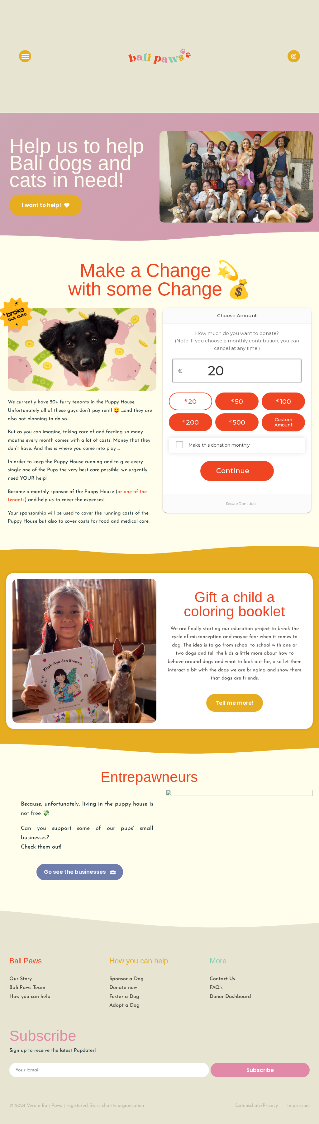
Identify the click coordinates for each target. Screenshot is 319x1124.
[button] (25, 56)
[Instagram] (294, 56)
